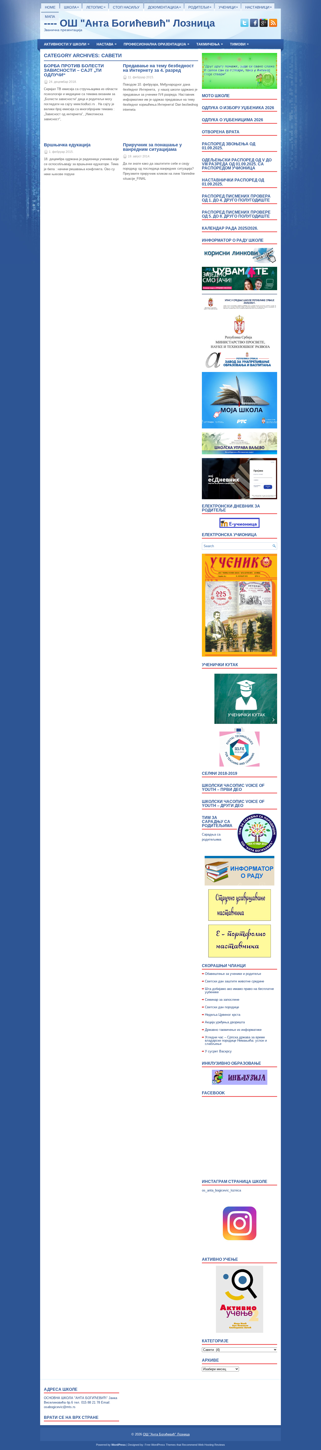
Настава (107, 44)
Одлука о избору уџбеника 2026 (238, 108)
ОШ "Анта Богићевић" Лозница (166, 1434)
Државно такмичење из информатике (233, 1030)
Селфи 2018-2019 (219, 773)
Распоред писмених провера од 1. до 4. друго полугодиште (236, 198)
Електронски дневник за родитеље (231, 508)
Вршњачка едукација (67, 144)
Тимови (239, 44)
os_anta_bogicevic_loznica (221, 1190)
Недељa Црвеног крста (222, 1015)
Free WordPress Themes (160, 1444)
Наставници (258, 7)
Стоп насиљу (126, 7)
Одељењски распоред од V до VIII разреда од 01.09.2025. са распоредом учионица (237, 164)
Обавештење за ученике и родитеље (233, 974)
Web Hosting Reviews (211, 1444)
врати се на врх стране (71, 1417)
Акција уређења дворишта (225, 1022)
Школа (71, 7)
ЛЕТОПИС (96, 7)
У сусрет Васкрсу (218, 1051)
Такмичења (209, 44)
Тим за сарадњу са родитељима (217, 821)
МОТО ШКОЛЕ (216, 96)
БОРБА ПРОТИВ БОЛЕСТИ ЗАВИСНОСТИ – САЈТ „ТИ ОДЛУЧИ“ (74, 70)
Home (50, 7)
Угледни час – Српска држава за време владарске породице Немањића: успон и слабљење (236, 1040)
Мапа (50, 17)
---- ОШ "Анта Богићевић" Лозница (129, 23)
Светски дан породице (222, 1007)
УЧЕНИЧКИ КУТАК (220, 665)
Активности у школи (67, 44)
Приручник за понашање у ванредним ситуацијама (152, 147)
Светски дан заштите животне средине (234, 981)
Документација (164, 7)
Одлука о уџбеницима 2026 (232, 120)
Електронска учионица (229, 535)
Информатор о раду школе (233, 240)
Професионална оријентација (156, 44)
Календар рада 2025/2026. (230, 228)
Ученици (228, 7)
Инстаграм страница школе (234, 1181)
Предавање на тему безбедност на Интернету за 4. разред (158, 68)
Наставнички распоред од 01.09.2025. (233, 182)
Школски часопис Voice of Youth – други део (233, 803)
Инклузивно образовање (231, 1063)
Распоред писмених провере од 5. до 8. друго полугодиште (236, 214)
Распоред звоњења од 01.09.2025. (228, 146)
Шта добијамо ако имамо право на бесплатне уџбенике (239, 990)
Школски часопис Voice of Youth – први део (233, 787)
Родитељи (199, 7)
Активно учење (220, 1259)
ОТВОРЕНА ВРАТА (220, 132)
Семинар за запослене (222, 999)
